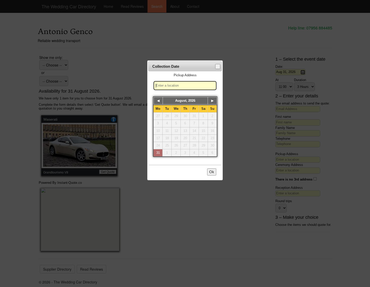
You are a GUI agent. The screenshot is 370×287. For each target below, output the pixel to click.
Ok (211, 172)
